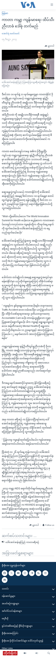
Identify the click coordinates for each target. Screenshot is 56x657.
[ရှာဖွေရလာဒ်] (48, 653)
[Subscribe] (4, 580)
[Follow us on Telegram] (32, 573)
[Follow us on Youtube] (18, 573)
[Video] (24, 653)
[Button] (49, 46)
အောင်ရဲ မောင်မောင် (11, 33)
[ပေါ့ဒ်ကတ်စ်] (45, 573)
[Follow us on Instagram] (25, 573)
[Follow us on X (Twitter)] (11, 573)
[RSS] (38, 573)
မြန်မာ (5, 13)
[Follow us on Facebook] (4, 573)
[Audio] (36, 653)
